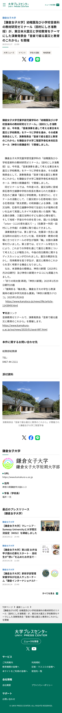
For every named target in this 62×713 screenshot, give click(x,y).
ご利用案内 (7, 662)
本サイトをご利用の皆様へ (15, 671)
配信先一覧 (37, 671)
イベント (22, 52)
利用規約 (36, 662)
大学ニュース (9, 52)
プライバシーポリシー (42, 685)
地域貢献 (46, 52)
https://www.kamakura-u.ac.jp (17, 476)
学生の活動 (34, 52)
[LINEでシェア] (37, 59)
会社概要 (6, 685)
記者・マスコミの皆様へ (43, 666)
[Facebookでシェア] (31, 59)
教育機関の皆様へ (10, 666)
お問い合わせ (8, 699)
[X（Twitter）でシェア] (24, 59)
